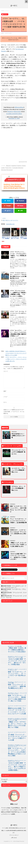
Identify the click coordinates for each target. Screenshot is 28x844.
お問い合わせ (14, 837)
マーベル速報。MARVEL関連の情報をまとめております (14, 827)
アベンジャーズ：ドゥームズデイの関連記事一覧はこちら (18, 451)
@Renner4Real (19, 107)
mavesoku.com (10, 224)
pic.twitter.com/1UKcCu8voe (14, 113)
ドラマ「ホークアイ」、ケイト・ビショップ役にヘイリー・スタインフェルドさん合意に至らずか (15, 359)
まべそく (14, 5)
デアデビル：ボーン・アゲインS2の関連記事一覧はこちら (18, 488)
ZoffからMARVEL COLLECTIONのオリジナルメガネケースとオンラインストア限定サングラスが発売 (15, 353)
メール (5, 396)
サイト (5, 402)
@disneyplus (17, 111)
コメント (6, 371)
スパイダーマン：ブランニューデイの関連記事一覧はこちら (18, 470)
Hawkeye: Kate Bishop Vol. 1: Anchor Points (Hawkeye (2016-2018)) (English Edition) (14, 186)
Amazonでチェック (14, 179)
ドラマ (4, 218)
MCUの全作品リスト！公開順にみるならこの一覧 (18, 435)
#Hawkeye (10, 111)
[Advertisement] (14, 145)
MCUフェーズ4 (9, 220)
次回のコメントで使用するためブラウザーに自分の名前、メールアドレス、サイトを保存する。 (14, 411)
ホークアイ (15, 220)
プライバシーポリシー (14, 835)
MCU (4, 220)
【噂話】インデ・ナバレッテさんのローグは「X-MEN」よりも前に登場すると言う (18, 544)
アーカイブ (4, 779)
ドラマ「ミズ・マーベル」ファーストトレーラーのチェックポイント (18, 313)
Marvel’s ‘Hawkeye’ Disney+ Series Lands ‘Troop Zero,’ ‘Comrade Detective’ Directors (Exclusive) (13, 167)
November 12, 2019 (14, 118)
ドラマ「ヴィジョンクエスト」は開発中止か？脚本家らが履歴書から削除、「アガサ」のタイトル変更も (18, 293)
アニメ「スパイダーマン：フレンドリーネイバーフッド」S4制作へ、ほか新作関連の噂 (18, 520)
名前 (5, 391)
